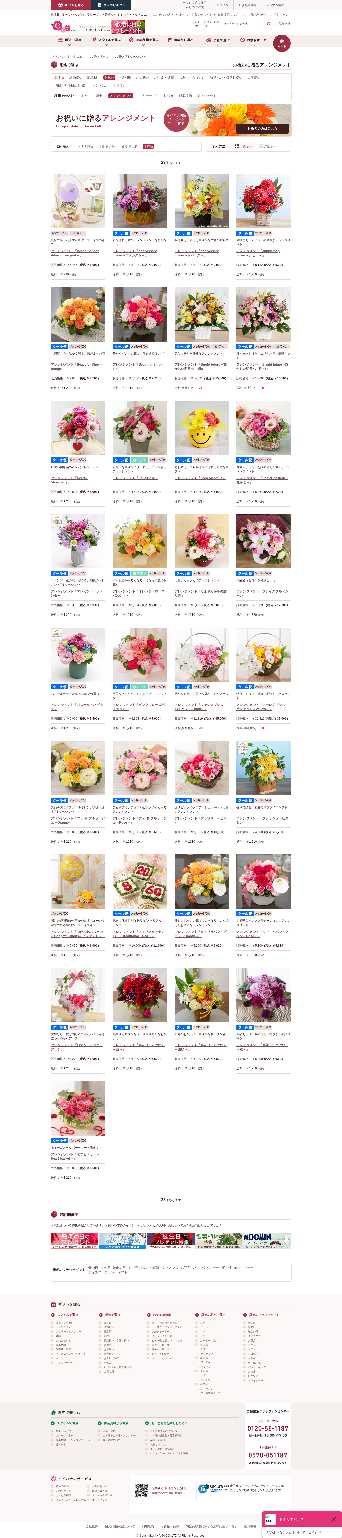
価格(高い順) (130, 146)
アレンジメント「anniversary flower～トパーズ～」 (197, 253)
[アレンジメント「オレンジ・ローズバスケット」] (140, 541)
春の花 (204, 1344)
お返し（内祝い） (192, 77)
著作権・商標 (170, 1526)
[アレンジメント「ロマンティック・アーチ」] (78, 995)
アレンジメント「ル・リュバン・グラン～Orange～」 (201, 934)
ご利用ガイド (63, 1490)
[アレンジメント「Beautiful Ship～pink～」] (140, 314)
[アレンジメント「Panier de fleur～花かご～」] (263, 428)
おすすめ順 (86, 146)
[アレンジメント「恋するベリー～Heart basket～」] (78, 1108)
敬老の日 (119, 1268)
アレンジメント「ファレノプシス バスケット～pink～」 (201, 707)
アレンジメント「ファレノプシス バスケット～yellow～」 (262, 707)
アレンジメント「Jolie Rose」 (135, 478)
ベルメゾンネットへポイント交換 (169, 1453)
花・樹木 (61, 1444)
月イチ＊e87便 (160, 1353)
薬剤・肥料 (109, 1431)
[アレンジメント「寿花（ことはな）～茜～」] (140, 995)
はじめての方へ (163, 14)
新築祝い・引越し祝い (226, 77)
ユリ (202, 1331)
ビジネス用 (100, 85)
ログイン (223, 5)
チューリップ (208, 1353)
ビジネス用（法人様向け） (119, 1367)
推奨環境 (250, 1526)
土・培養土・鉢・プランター (119, 1435)
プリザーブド (149, 96)
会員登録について (230, 14)
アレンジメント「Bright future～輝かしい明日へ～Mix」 (201, 367)
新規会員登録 (247, 5)
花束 (99, 96)
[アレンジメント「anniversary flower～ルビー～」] (263, 201)
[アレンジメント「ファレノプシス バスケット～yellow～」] (263, 655)
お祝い (107, 1336)
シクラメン (207, 1388)
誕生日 (59, 77)
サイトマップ (279, 14)
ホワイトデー (243, 1268)
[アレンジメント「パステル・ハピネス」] (78, 655)
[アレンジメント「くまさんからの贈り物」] (202, 541)
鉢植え (169, 96)
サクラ (204, 1349)
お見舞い (142, 77)
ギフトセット (206, 96)
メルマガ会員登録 (102, 1495)
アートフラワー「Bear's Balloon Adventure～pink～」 (75, 253)
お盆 (144, 1268)
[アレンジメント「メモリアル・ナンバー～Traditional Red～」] (140, 881)
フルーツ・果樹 (64, 1435)
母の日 (93, 1268)
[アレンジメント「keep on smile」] (202, 428)
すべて (86, 96)
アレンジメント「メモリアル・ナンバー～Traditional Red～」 (139, 934)
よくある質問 (63, 1495)
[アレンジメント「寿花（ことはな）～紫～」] (263, 995)
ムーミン (61, 1358)
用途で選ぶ (69, 41)
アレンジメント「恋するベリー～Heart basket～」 (75, 1156)
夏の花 (204, 1357)
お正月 (186, 1268)
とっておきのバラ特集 (164, 1322)
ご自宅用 (119, 85)
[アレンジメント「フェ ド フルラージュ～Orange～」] (78, 768)
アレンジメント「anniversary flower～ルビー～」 (258, 253)
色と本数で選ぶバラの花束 (167, 1340)
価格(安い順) (107, 146)
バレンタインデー (206, 1268)
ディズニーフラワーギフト (107, 1272)
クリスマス (170, 1268)
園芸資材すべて (111, 1440)
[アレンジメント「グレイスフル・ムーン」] (263, 541)
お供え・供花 (164, 77)
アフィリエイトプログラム (71, 1499)
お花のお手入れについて (164, 1431)
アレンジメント (64, 1327)
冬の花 (204, 1384)
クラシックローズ (162, 1336)
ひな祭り (253, 1376)
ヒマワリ (206, 1366)
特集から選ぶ (180, 41)
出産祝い (253, 77)
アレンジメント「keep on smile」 (200, 478)
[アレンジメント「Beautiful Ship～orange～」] (78, 314)
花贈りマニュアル (160, 1444)
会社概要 (92, 1526)
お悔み (107, 1362)
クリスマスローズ (211, 1393)
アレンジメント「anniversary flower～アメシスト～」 (135, 253)
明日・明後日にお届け (71, 85)
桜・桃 (226, 1268)
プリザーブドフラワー (68, 1331)
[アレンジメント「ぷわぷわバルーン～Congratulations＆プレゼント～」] (78, 881)
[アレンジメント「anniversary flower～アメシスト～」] (140, 201)
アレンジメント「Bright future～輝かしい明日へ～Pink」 (262, 367)
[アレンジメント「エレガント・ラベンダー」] (78, 541)
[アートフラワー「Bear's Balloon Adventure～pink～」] (78, 201)
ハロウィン (254, 1353)
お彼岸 (252, 1371)
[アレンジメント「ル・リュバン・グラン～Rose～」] (263, 881)
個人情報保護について (120, 1526)
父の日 (105, 1268)
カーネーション (209, 1340)
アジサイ (206, 1362)
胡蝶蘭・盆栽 (63, 1349)
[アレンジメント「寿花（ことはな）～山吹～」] (202, 995)
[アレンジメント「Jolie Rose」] (140, 428)
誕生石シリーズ (160, 1349)
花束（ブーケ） (64, 1322)
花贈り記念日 (157, 1440)
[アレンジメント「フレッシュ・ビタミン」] (263, 768)
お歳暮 (154, 1268)
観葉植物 (185, 96)
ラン (202, 1336)
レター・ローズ (160, 1345)
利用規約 (148, 1526)
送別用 (126, 77)
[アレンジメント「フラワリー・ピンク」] (202, 768)
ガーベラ (205, 1327)
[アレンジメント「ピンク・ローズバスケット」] (140, 655)
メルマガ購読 (275, 5)
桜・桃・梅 (254, 1362)
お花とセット (63, 1340)
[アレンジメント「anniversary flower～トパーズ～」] (202, 201)
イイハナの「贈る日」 (162, 1448)
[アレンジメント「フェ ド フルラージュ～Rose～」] (140, 768)
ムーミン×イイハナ (163, 1358)
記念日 (92, 77)
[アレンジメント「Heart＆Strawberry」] (78, 428)
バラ (202, 1322)
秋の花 (204, 1370)
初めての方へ (63, 1486)
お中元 (133, 1268)
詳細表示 (270, 146)
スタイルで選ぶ (106, 41)
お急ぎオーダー (254, 41)
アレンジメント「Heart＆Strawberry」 (69, 480)
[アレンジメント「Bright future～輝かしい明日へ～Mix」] (202, 314)
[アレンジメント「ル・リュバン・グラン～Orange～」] (202, 881)
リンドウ (206, 1379)
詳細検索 (285, 24)
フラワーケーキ (64, 1362)
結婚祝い (75, 77)
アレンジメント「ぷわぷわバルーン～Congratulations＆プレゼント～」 (78, 934)
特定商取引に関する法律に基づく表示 (211, 1526)
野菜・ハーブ (63, 1431)
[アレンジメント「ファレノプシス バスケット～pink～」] (202, 655)
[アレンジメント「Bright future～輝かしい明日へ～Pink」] (263, 314)
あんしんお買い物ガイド (195, 14)
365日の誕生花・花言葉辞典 (166, 1435)
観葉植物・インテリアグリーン (73, 1440)
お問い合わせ (256, 14)
